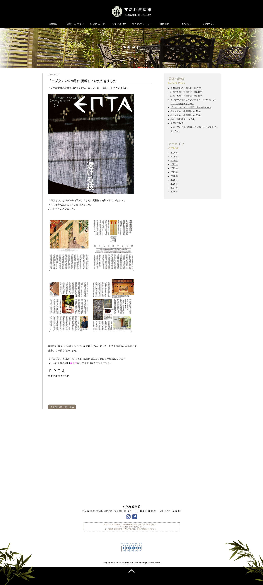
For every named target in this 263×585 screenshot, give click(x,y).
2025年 (174, 156)
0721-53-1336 (148, 511)
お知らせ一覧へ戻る (63, 407)
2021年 (174, 172)
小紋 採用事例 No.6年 (182, 119)
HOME (53, 24)
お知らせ (187, 24)
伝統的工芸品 (97, 24)
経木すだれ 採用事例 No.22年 (186, 111)
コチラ (73, 362)
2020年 (174, 176)
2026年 (174, 153)
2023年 (174, 164)
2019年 (174, 180)
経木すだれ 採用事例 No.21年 (186, 115)
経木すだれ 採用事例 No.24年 (186, 92)
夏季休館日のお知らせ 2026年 (186, 88)
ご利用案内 (209, 24)
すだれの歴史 (120, 24)
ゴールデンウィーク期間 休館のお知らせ (191, 107)
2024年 (174, 160)
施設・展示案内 (75, 24)
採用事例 (165, 24)
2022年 (174, 168)
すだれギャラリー (142, 24)
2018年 (174, 184)
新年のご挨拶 (177, 123)
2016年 (174, 191)
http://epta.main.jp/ (58, 375)
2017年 (174, 188)
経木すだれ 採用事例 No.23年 (186, 96)
